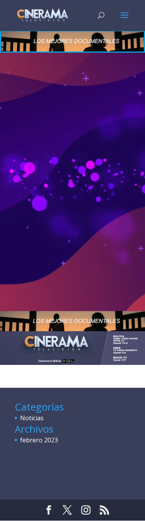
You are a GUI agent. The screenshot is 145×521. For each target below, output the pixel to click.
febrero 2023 (39, 440)
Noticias (32, 418)
